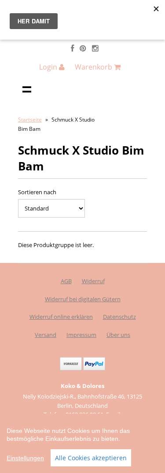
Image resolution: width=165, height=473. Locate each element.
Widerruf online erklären (61, 317)
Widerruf (93, 281)
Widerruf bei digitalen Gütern (83, 299)
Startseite (30, 119)
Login (49, 67)
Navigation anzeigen (27, 89)
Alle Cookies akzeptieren (91, 458)
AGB (66, 281)
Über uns (118, 335)
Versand (45, 335)
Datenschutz (119, 317)
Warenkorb (94, 67)
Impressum (81, 335)
